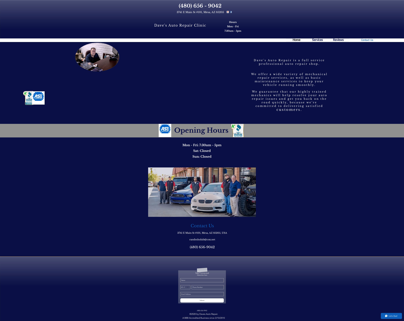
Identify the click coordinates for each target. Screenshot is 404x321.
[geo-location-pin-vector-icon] (228, 12)
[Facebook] (231, 12)
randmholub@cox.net (202, 239)
